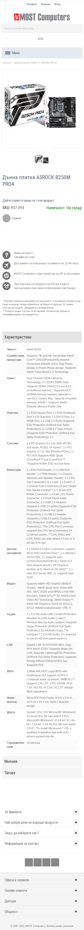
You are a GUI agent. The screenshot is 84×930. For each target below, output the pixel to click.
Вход (57, 4)
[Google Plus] (38, 862)
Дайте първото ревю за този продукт (28, 200)
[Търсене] (78, 28)
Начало (6, 62)
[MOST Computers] (42, 17)
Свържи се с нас (24, 257)
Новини (45, 4)
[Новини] (55, 862)
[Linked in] (46, 862)
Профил (31, 4)
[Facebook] (29, 862)
